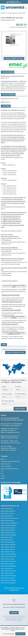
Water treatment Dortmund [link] (8, 527)
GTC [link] (2, 471)
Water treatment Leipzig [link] (7, 563)
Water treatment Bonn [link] (7, 516)
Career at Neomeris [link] (6, 466)
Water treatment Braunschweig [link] (9, 518)
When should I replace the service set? (11, 301)
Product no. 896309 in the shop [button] (14, 58)
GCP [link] (2, 473)
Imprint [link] (3, 478)
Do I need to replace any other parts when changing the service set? (14, 333)
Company (3, 386)
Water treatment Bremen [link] (7, 520)
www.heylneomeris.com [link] (12, 436)
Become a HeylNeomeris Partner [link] (9, 468)
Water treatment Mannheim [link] (8, 570)
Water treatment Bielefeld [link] (8, 511)
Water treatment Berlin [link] (7, 508)
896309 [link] (13, 20)
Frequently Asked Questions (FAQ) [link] (10, 461)
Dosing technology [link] (12, 13)
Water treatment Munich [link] (7, 573)
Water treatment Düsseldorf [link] (8, 535)
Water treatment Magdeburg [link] (8, 566)
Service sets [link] (22, 13)
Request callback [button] (20, 408)
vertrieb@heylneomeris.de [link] (12, 432)
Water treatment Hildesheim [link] (8, 556)
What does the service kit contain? (10, 295)
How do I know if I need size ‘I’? (10, 324)
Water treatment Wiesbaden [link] (8, 580)
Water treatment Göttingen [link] (8, 544)
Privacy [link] (3, 475)
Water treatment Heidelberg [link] (8, 554)
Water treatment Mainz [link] (7, 568)
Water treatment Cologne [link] (8, 559)
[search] (24, 6)
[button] (26, 9)
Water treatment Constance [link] (8, 561)
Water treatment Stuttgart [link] (8, 578)
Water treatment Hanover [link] (8, 551)
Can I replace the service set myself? (11, 310)
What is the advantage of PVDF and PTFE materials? (14, 317)
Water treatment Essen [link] (7, 539)
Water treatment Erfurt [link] (7, 537)
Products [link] (3, 13)
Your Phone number (6, 393)
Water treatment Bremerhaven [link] (9, 523)
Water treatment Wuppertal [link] (8, 582)
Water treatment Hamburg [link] (8, 549)
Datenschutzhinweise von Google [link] (14, 619)
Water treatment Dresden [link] (8, 530)
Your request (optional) (7, 401)
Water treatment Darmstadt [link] (8, 525)
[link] (14, 349)
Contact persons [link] (5, 463)
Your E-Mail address (20, 393)
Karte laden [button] (14, 612)
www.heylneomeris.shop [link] (11, 437)
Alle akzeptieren (20, 633)
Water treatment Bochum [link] (7, 513)
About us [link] (3, 459)
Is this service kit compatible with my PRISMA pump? (14, 286)
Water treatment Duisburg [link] (8, 532)
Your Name (18, 386)
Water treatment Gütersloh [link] (8, 547)
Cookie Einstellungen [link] (8, 633)
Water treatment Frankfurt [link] (8, 542)
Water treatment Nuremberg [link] (8, 575)
